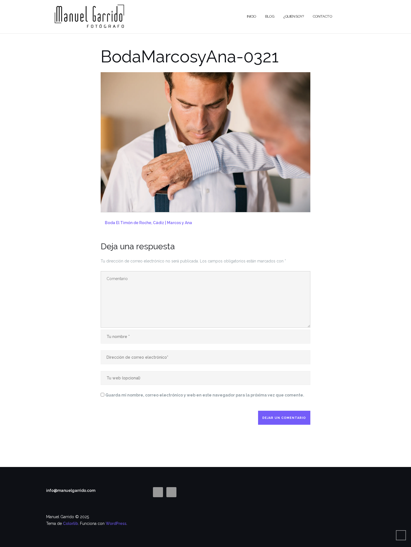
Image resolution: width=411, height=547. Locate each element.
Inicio (251, 16)
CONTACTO (322, 16)
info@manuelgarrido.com (70, 490)
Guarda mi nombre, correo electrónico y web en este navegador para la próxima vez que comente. (204, 395)
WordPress (116, 523)
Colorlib (70, 523)
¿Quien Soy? (293, 16)
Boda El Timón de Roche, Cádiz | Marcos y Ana (148, 222)
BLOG (269, 16)
